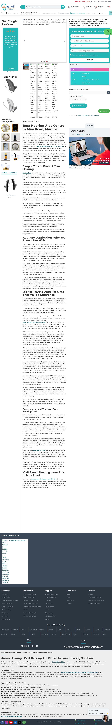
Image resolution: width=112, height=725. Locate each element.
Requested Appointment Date (78, 89)
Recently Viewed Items (10, 535)
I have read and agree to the (85, 55)
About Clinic (74, 65)
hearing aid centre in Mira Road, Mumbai (49, 146)
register (82, 134)
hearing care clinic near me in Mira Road (44, 479)
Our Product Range (9, 172)
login (77, 134)
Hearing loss (27, 173)
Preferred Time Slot (75, 96)
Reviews (90, 125)
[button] (7, 71)
